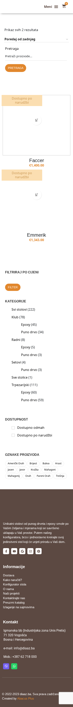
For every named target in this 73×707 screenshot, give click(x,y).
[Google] (22, 551)
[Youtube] (14, 551)
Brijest (33, 463)
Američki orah (16, 463)
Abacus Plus (25, 698)
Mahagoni (50, 469)
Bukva (46, 463)
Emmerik (36, 235)
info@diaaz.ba (24, 648)
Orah (28, 476)
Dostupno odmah (30, 427)
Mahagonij (14, 476)
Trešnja (60, 476)
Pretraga (12, 48)
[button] (51, 6)
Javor (22, 469)
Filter (13, 287)
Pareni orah (43, 476)
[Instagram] (30, 551)
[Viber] (6, 666)
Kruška (35, 469)
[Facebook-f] (6, 551)
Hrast (58, 463)
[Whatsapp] (14, 666)
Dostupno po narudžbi (34, 435)
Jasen (11, 469)
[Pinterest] (38, 551)
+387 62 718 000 (24, 657)
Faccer (36, 160)
